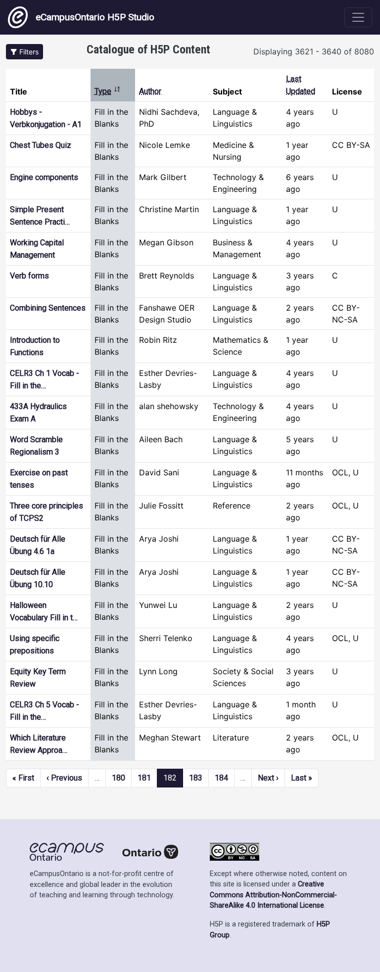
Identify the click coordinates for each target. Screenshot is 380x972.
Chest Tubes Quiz (40, 145)
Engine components (44, 177)
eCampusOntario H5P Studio (95, 17)
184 (221, 778)
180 (118, 778)
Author (150, 91)
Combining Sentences (48, 308)
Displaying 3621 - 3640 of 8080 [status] (313, 51)
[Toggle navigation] (358, 17)
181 (144, 778)
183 (195, 778)
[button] (24, 51)
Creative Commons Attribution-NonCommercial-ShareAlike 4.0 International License (273, 895)
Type (108, 91)
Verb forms (29, 275)
